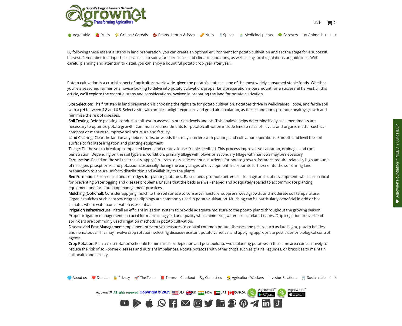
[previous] (330, 35)
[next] (335, 35)
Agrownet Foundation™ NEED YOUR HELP (397, 161)
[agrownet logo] (106, 15)
